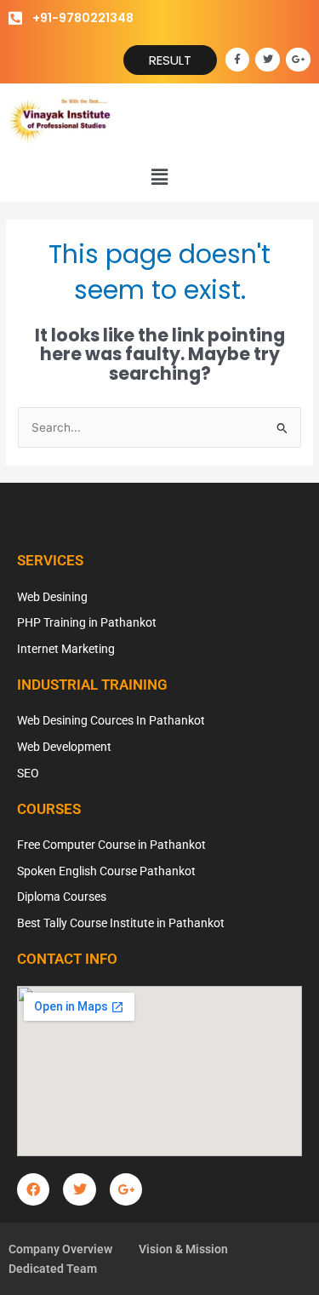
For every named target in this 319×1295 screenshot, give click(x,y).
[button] (159, 177)
